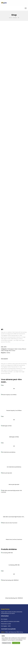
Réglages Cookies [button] (7, 643)
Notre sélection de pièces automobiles (10, 621)
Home (10, 17)
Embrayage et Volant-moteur (14, 349)
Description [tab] (4, 359)
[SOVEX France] (4, 3)
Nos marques (4, 619)
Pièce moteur (12, 350)
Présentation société (6, 623)
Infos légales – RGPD (6, 626)
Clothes (8, 352)
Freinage (6, 350)
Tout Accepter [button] (16, 643)
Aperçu (14, 389)
